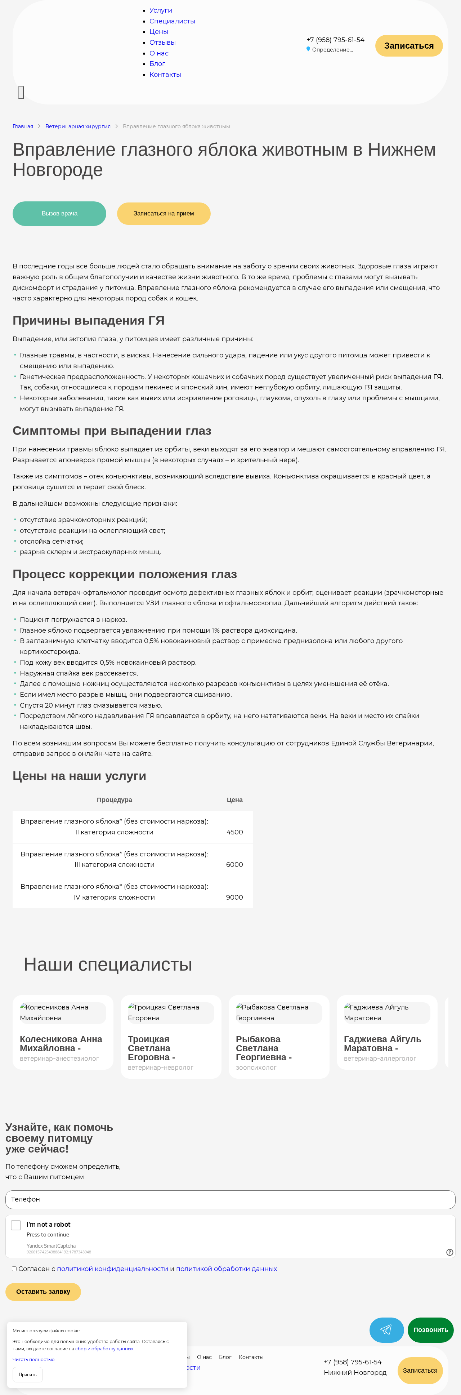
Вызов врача (59, 213)
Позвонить (430, 1329)
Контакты (165, 75)
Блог (157, 64)
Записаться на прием (164, 213)
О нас (159, 53)
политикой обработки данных (226, 1269)
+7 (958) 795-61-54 (335, 40)
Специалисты (172, 21)
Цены (158, 32)
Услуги (160, 10)
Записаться (409, 45)
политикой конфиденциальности (112, 1269)
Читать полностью (33, 1359)
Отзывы (162, 42)
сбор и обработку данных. (104, 1348)
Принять (28, 1374)
